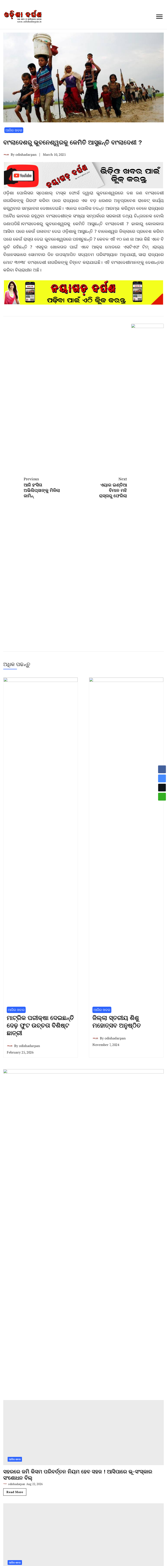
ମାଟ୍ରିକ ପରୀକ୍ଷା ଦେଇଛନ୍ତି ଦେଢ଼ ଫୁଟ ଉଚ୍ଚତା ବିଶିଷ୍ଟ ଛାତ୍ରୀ (40, 1025)
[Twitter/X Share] (162, 787)
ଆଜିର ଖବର (13, 130)
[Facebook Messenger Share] (162, 778)
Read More (15, 1492)
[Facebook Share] (162, 769)
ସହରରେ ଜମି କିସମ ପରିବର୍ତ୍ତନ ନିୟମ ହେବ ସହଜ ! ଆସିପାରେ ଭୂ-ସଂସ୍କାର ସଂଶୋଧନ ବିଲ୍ (77, 1474)
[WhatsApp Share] (162, 797)
